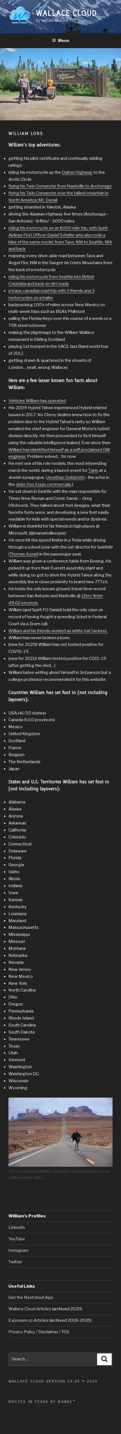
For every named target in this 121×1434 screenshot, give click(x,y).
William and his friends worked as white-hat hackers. (57, 630)
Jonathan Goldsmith (66, 477)
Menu (63, 40)
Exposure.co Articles (28, 1320)
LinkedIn (16, 1227)
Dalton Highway (77, 172)
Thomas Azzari (23, 554)
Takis (93, 470)
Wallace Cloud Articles (30, 1308)
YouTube (16, 1238)
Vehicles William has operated (37, 400)
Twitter (15, 1261)
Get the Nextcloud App (30, 1297)
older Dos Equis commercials (43, 484)
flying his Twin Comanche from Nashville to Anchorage (60, 186)
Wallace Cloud (66, 13)
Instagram (18, 1250)
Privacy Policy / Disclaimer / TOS (38, 1331)
